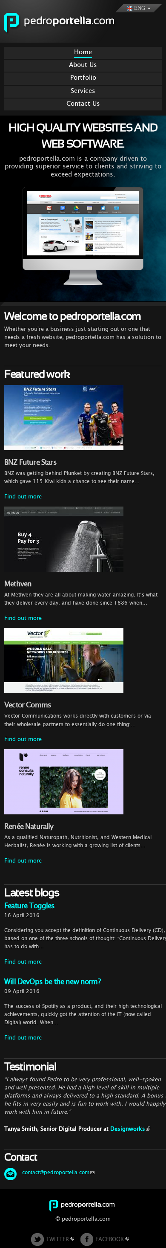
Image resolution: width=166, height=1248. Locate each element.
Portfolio (83, 77)
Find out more (23, 496)
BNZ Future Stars (30, 462)
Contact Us (83, 103)
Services (83, 90)
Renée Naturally (29, 826)
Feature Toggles (29, 906)
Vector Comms (27, 705)
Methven (17, 584)
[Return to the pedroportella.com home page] (69, 38)
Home (83, 51)
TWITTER (57, 1239)
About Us (83, 64)
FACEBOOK (109, 1239)
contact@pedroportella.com (55, 1172)
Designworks (127, 1128)
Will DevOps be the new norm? (52, 981)
